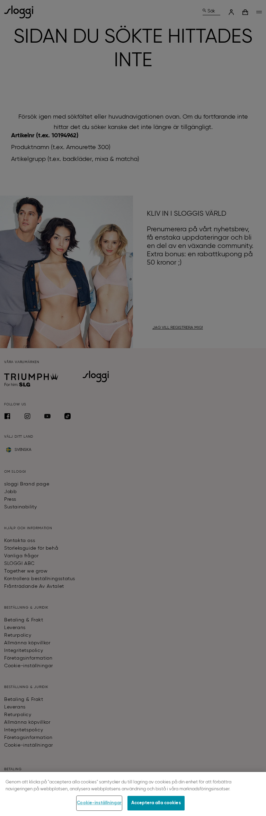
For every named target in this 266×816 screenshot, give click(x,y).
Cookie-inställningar (99, 803)
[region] (133, 794)
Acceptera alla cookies (156, 803)
